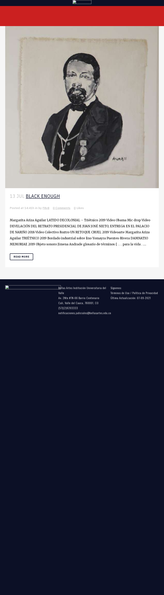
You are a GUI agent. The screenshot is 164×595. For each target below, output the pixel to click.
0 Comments (61, 208)
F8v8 (46, 208)
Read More (21, 256)
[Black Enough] (82, 107)
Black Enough (43, 196)
